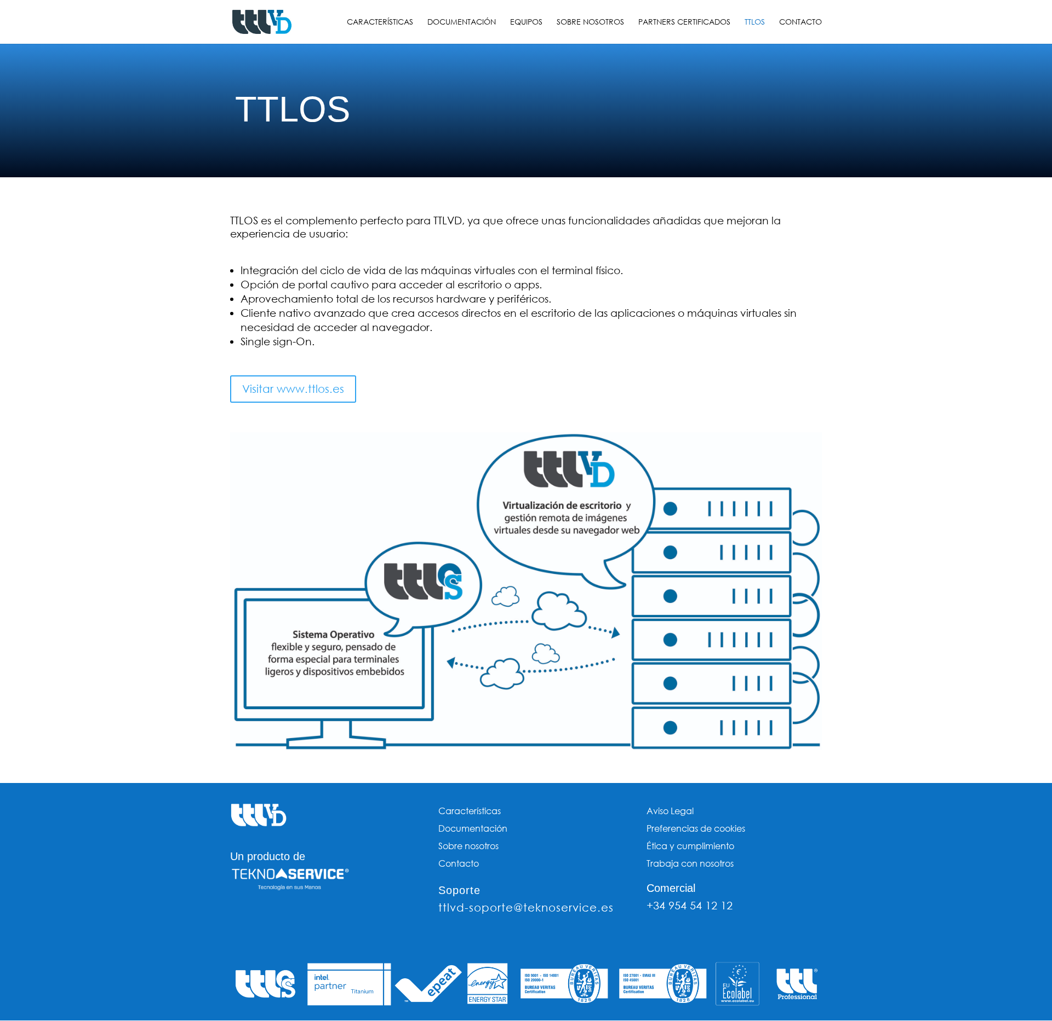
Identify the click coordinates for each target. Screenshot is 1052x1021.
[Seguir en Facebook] (239, 918)
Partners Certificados (684, 22)
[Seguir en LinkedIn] (304, 918)
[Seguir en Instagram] (282, 918)
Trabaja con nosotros (690, 863)
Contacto (800, 22)
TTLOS (755, 22)
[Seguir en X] (261, 918)
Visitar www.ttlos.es (293, 388)
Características (380, 22)
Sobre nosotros (590, 22)
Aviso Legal (670, 810)
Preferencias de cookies (696, 828)
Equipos (526, 22)
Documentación (461, 22)
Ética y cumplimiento (690, 845)
